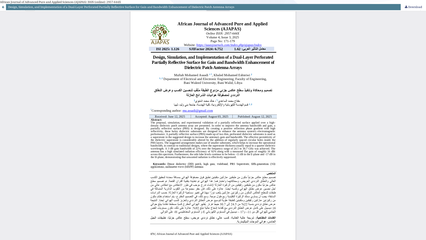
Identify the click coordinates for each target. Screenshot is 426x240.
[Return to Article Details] (3, 7)
